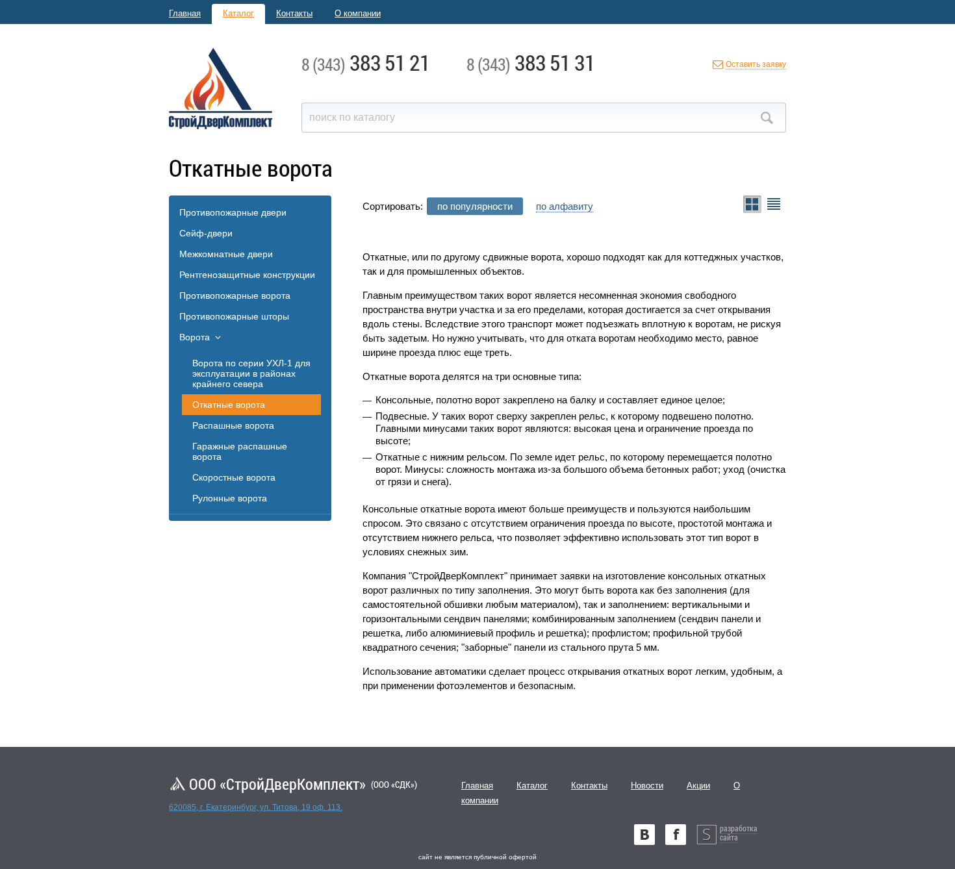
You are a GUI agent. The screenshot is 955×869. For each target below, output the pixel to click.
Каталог (238, 13)
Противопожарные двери (232, 212)
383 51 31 (530, 62)
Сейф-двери (206, 233)
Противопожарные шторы (234, 316)
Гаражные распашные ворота (239, 451)
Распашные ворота (233, 425)
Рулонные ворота (229, 498)
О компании (358, 13)
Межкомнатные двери (226, 254)
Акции (698, 785)
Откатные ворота (228, 404)
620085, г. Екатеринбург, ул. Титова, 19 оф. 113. (255, 807)
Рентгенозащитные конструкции (247, 275)
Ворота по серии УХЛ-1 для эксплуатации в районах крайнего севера (251, 373)
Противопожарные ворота (234, 295)
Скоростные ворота (233, 477)
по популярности (475, 206)
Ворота (194, 337)
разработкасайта (739, 832)
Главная (185, 13)
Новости (647, 785)
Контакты (294, 13)
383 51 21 (365, 62)
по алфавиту (564, 206)
